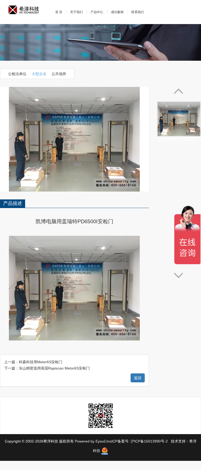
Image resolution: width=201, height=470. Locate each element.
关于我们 (76, 12)
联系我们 (137, 12)
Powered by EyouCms (92, 441)
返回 (137, 378)
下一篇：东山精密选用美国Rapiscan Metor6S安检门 (47, 368)
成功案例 (117, 12)
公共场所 (59, 74)
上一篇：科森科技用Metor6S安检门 (33, 362)
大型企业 (39, 74)
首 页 (58, 12)
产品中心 (97, 12)
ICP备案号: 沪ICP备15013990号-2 (140, 441)
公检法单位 (17, 74)
